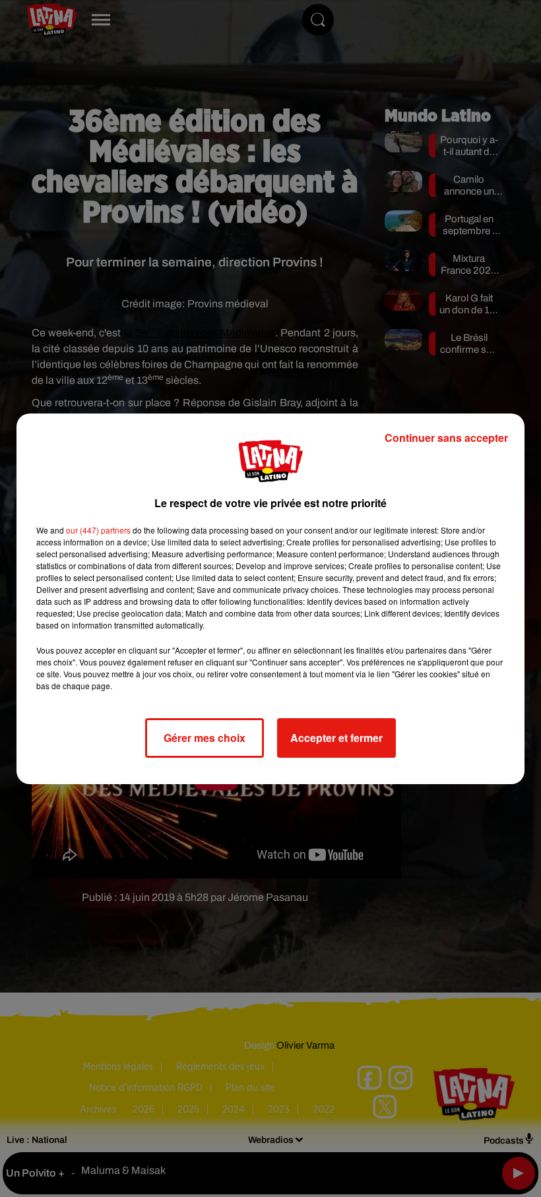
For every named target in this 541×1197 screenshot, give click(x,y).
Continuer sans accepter (446, 437)
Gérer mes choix (204, 737)
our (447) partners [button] (98, 530)
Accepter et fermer (336, 737)
